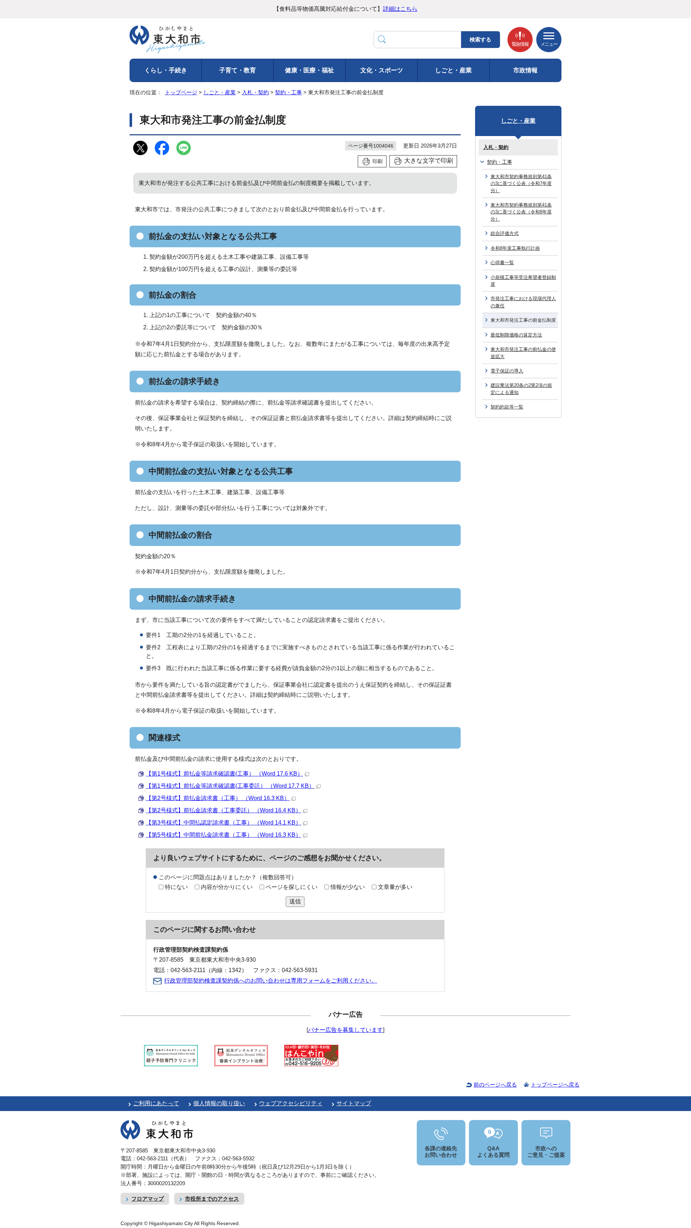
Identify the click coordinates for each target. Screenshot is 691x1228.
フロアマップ (147, 1199)
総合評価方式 (505, 233)
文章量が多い (395, 887)
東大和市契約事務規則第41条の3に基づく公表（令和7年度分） (521, 183)
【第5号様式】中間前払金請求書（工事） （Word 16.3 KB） (223, 835)
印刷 (377, 161)
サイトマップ (354, 1103)
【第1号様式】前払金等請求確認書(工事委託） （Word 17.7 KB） (230, 786)
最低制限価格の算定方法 (516, 335)
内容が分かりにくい (227, 887)
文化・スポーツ (381, 70)
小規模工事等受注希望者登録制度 (523, 281)
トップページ (181, 92)
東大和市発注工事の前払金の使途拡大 (523, 353)
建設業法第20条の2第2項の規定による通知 (521, 389)
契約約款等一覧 (507, 407)
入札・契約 (255, 92)
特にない (176, 887)
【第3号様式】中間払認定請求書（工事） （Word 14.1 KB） (223, 823)
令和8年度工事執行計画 (515, 248)
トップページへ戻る (555, 1085)
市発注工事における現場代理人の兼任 (523, 302)
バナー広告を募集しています (345, 1030)
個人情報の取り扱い (219, 1103)
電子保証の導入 (507, 371)
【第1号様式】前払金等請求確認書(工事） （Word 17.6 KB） (224, 774)
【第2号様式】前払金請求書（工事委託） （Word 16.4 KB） (223, 810)
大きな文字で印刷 (428, 160)
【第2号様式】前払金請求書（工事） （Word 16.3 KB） (218, 798)
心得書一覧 (502, 262)
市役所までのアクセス (212, 1199)
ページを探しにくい (291, 887)
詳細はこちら (400, 9)
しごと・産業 (453, 70)
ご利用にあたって (156, 1103)
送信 (295, 901)
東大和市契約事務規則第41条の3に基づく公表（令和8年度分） (521, 212)
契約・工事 (288, 92)
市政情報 (525, 70)
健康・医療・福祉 (309, 70)
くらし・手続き (165, 70)
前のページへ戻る (495, 1085)
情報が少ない (347, 887)
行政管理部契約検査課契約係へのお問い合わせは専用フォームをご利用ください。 (270, 981)
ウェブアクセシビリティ (290, 1103)
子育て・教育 (237, 70)
